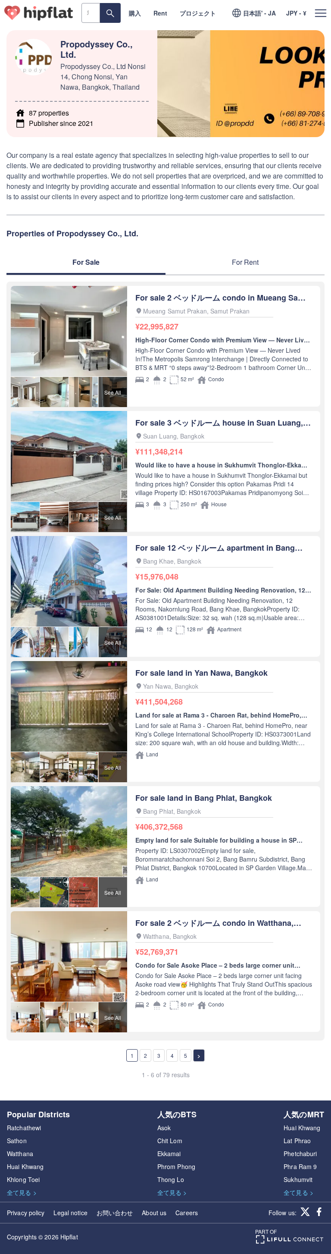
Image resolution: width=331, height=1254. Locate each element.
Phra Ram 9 (300, 1166)
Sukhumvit (298, 1179)
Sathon (17, 1140)
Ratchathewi (24, 1127)
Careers (186, 1212)
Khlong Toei (23, 1179)
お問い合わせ (115, 1212)
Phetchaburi (300, 1153)
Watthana (20, 1153)
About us (154, 1212)
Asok (164, 1127)
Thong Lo (170, 1179)
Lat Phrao (297, 1140)
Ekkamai (169, 1153)
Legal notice (70, 1212)
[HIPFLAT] (38, 13)
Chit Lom (169, 1140)
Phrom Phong (176, 1166)
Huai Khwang (25, 1166)
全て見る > (22, 1192)
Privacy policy (25, 1212)
